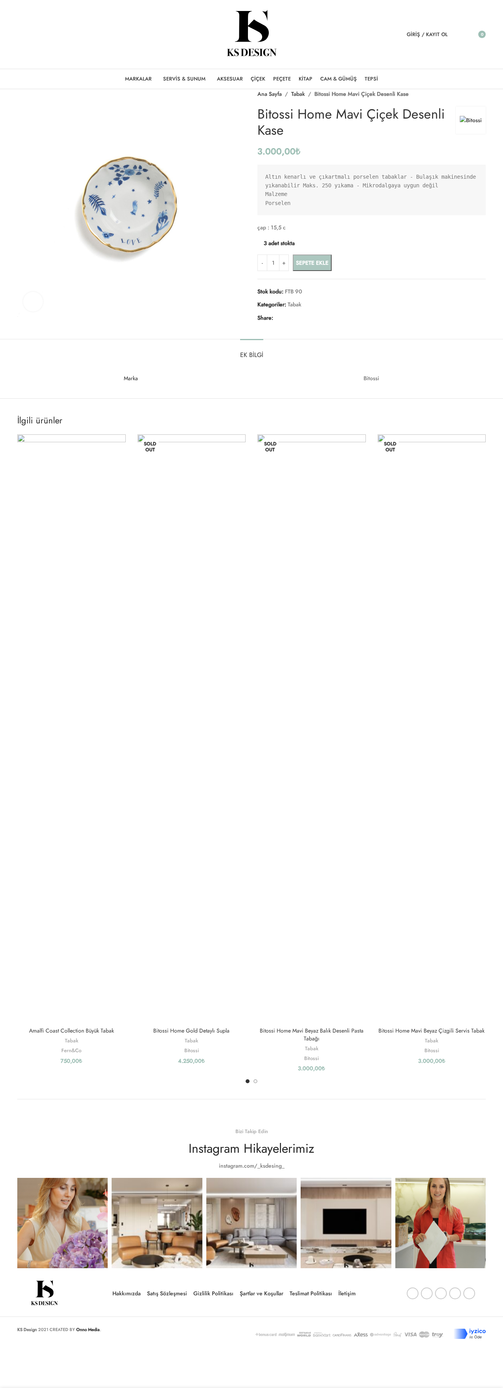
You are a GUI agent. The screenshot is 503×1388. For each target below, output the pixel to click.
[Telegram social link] (62, 34)
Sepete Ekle (312, 263)
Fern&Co (71, 1050)
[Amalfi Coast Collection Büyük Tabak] (71, 729)
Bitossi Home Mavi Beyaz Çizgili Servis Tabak (431, 1031)
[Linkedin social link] (52, 34)
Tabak (71, 1040)
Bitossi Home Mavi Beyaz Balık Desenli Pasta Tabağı (311, 1034)
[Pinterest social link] (42, 34)
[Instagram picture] (62, 1223)
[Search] (459, 34)
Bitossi (191, 1050)
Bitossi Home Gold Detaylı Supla (191, 1031)
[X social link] (32, 34)
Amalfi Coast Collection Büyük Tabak (71, 1031)
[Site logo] (251, 34)
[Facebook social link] (22, 34)
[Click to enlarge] (33, 301)
